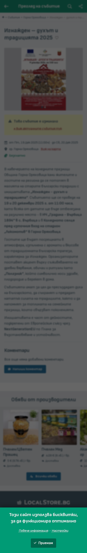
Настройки (60, 531)
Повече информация (33, 531)
